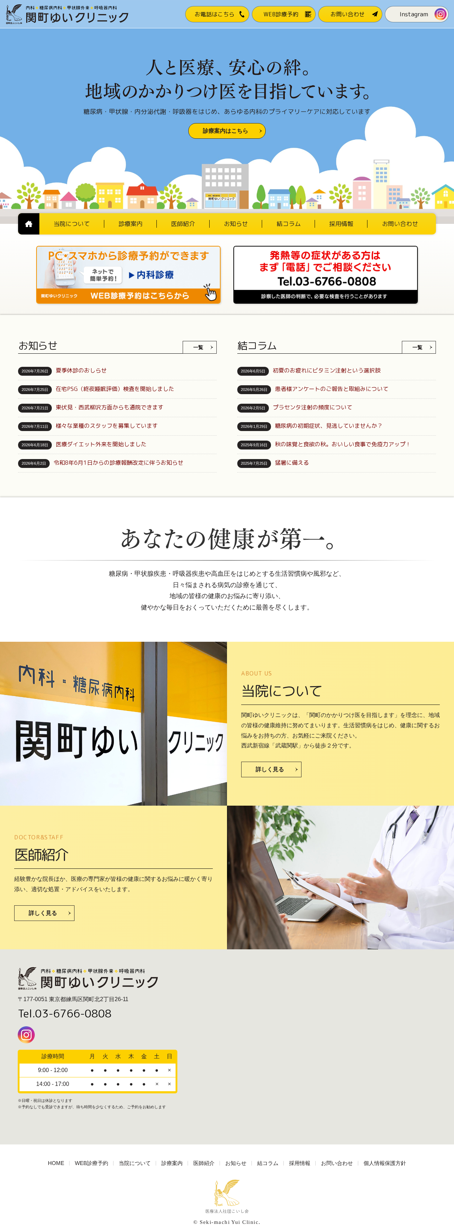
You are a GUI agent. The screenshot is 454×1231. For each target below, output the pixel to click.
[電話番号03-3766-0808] (325, 248)
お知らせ (236, 1163)
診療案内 (172, 1163)
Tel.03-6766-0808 (65, 1013)
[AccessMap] (315, 1047)
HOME (56, 1163)
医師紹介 (204, 1163)
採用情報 (299, 1163)
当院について (135, 1163)
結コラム (267, 1163)
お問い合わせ (337, 1163)
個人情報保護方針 (385, 1163)
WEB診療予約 (91, 1163)
